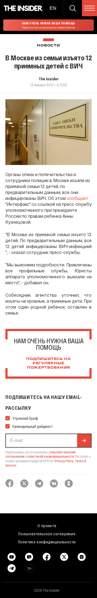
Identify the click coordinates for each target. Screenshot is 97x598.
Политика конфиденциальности (47, 541)
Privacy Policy (64, 461)
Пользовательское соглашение (46, 533)
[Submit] (84, 440)
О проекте (46, 525)
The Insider (49, 78)
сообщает (77, 198)
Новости (48, 45)
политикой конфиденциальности (50, 456)
